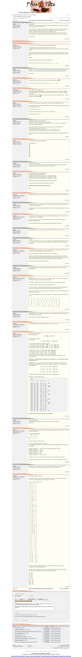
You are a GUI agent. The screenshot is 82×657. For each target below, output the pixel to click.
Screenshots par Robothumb (63, 645)
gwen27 (14, 103)
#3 (13, 67)
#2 (13, 43)
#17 (13, 265)
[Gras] (15, 599)
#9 (13, 161)
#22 (13, 418)
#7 (13, 118)
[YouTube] (40, 599)
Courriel (31, 595)
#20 (13, 321)
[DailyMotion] (41, 599)
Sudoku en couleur (19, 640)
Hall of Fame (50, 651)
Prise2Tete (28, 651)
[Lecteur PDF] (31, 599)
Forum (30, 20)
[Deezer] (36, 599)
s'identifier (29, 16)
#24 (13, 464)
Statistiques (36, 651)
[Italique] (17, 599)
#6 (13, 101)
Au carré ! (17, 627)
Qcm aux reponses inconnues (21, 638)
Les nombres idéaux (19, 633)
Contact (55, 651)
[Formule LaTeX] (29, 599)
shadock (15, 45)
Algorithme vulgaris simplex (21, 636)
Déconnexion (67, 14)
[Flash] (35, 599)
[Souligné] (18, 599)
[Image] (22, 599)
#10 (13, 171)
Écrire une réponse (64, 20)
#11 (13, 192)
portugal (15, 194)
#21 (13, 331)
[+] (68, 18)
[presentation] (49, 336)
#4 (13, 78)
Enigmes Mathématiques (37, 20)
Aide (47, 599)
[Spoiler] (33, 599)
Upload (44, 599)
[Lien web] (20, 599)
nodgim (14, 24)
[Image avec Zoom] (23, 599)
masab (14, 173)
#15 (13, 237)
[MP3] (38, 599)
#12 (13, 202)
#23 (13, 428)
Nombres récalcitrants (48, 20)
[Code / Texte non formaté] (27, 599)
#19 (13, 311)
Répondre (67, 38)
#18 (13, 275)
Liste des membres (43, 651)
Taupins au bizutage (19, 629)
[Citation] (25, 599)
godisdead (15, 90)
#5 (13, 88)
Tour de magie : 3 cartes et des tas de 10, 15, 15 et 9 (26, 631)
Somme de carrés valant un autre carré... (23, 642)
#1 (13, 22)
